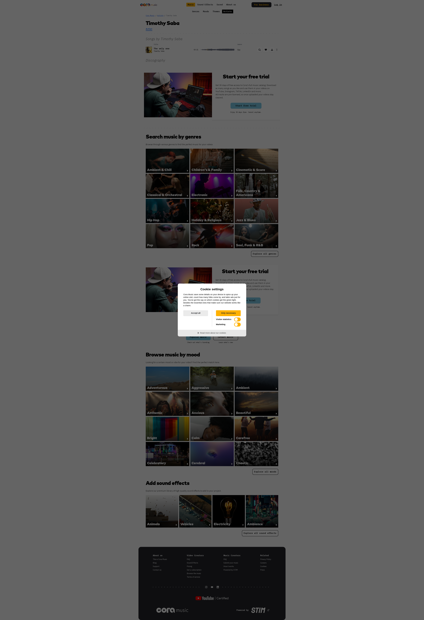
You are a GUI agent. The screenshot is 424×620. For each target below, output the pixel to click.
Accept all (195, 313)
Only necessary (228, 313)
